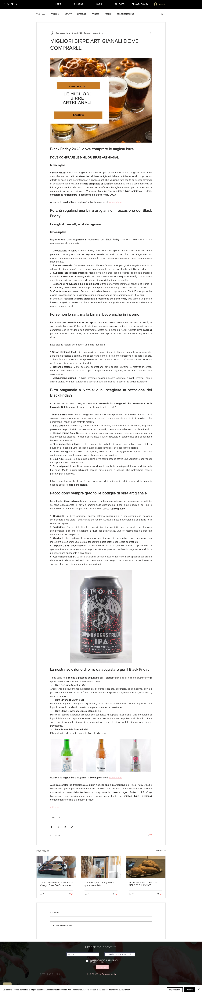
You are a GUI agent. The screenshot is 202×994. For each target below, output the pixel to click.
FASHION (55, 14)
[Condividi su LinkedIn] (65, 826)
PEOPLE (108, 14)
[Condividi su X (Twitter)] (58, 826)
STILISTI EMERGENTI (125, 14)
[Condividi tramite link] (71, 826)
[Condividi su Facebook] (51, 826)
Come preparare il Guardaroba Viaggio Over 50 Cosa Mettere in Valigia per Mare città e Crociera (56, 884)
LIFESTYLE (81, 14)
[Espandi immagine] (67, 755)
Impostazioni (174, 989)
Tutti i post (40, 14)
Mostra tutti (161, 850)
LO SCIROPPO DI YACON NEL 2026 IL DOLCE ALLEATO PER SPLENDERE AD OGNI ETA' (144, 884)
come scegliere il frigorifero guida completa (99, 884)
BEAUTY (68, 14)
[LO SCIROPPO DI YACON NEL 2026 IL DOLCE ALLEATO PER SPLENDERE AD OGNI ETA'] (145, 867)
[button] (162, 14)
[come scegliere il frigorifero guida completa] (101, 867)
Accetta (190, 989)
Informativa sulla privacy (119, 989)
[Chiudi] (198, 989)
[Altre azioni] (150, 33)
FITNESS (95, 14)
